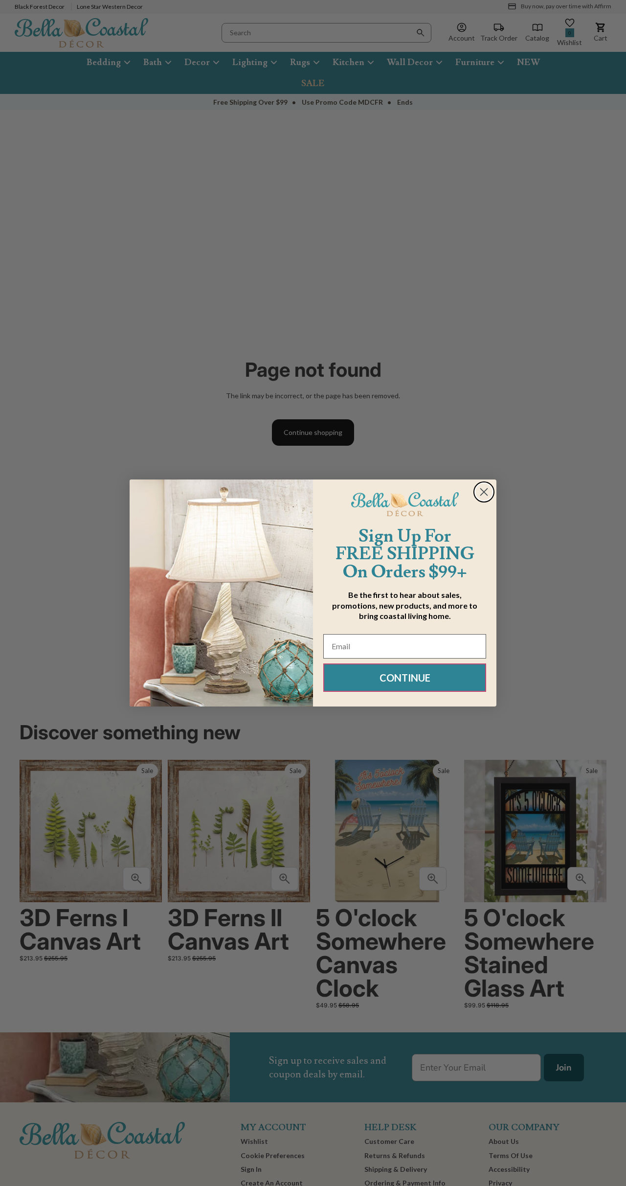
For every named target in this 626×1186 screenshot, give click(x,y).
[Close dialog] (483, 492)
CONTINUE (405, 678)
